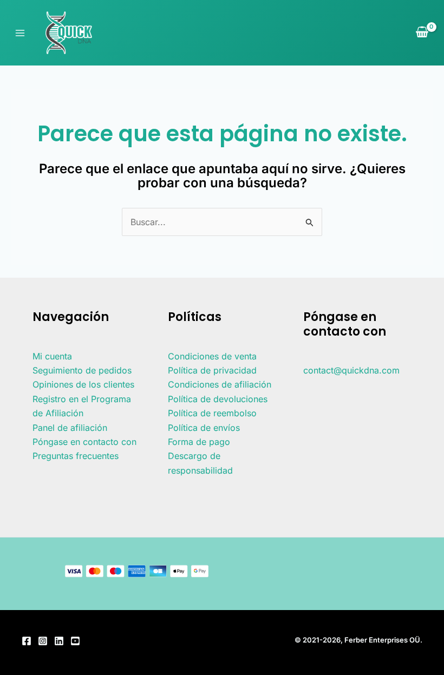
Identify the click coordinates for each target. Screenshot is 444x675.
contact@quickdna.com (351, 370)
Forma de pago (199, 441)
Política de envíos (204, 427)
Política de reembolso (212, 413)
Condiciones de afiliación (219, 384)
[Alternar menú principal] (20, 32)
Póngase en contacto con (84, 441)
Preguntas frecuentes (75, 455)
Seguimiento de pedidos (82, 370)
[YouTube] (75, 641)
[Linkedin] (59, 641)
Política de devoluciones (217, 399)
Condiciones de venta (212, 356)
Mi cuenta (52, 356)
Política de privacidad (212, 370)
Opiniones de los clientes (83, 384)
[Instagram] (43, 641)
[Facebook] (26, 641)
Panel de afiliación (69, 427)
